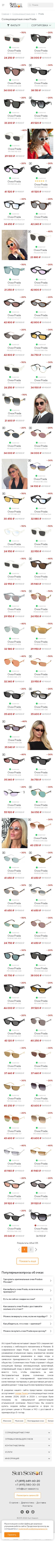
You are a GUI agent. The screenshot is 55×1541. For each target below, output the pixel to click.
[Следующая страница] (36, 1249)
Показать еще (27, 1261)
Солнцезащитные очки (17, 1432)
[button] (3, 5)
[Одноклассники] (27, 1511)
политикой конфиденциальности (33, 1529)
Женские (7, 1421)
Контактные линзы (15, 1445)
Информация (12, 1458)
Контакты (27, 1506)
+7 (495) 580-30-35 (27, 1484)
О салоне (13, 1502)
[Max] (32, 1511)
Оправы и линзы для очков (19, 1439)
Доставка (41, 1502)
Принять (12, 1534)
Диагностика (27, 1502)
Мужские (19, 1421)
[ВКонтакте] (22, 1511)
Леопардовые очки (35, 1421)
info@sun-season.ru (27, 1488)
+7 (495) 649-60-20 (27, 1480)
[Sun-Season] (27, 1473)
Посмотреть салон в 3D (28, 1495)
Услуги (8, 1452)
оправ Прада (21, 1393)
